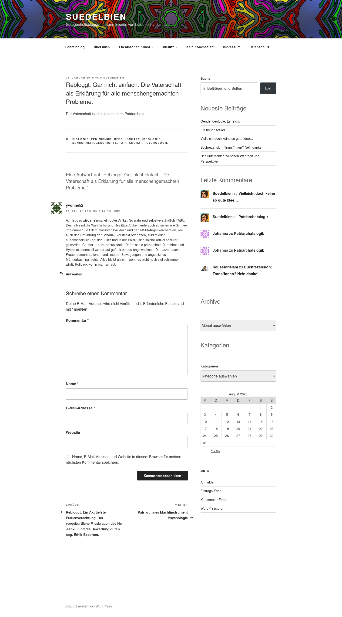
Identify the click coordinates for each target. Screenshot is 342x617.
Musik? (168, 47)
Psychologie (156, 142)
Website (73, 432)
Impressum (231, 47)
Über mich (102, 47)
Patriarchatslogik (253, 216)
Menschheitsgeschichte (94, 142)
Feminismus (101, 139)
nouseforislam (225, 267)
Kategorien (209, 366)
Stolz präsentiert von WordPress (88, 606)
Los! (268, 88)
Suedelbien (96, 16)
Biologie (80, 139)
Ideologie (151, 139)
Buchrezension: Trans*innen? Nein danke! (231, 147)
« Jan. (215, 450)
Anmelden (208, 482)
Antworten (74, 274)
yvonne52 (74, 205)
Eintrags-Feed (211, 490)
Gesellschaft (127, 139)
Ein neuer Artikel (213, 129)
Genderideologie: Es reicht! (221, 121)
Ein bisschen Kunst (134, 47)
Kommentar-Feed (213, 499)
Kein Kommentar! (200, 47)
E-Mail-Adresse (80, 408)
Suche (206, 78)
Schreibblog (75, 47)
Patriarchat (131, 142)
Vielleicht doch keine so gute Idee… (227, 138)
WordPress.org (212, 508)
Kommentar (77, 320)
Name (72, 383)
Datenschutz (259, 47)
